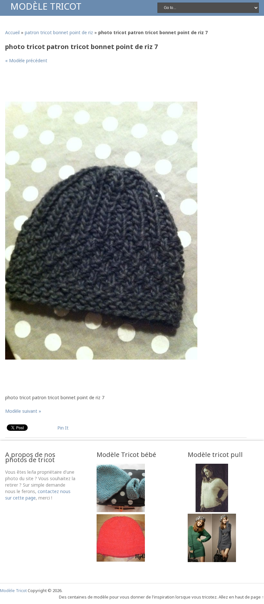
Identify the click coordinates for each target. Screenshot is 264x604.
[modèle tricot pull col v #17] (212, 560)
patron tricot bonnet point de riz (59, 32)
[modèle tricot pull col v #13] (212, 510)
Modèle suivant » (23, 411)
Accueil (12, 32)
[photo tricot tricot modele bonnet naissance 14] (121, 560)
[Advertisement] (122, 85)
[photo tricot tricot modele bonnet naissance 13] (121, 510)
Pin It (63, 428)
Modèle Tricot (45, 6)
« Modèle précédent (26, 60)
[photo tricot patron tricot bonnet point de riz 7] (101, 358)
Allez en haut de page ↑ (241, 597)
